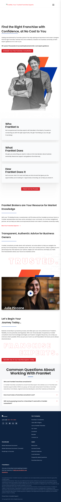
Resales (33, 434)
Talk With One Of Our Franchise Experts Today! (18, 360)
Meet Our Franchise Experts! (10, 225)
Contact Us (34, 437)
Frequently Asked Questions (39, 457)
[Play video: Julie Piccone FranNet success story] (30, 293)
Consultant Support (13, 496)
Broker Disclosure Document (9, 445)
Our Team (34, 428)
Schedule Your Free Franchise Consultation (17, 51)
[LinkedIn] (13, 423)
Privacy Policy (5, 496)
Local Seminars (35, 454)
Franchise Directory (36, 460)
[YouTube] (9, 423)
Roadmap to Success (8, 451)
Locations (34, 431)
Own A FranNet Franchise (38, 425)
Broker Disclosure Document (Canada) (12, 448)
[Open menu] (53, 5)
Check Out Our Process (30, 189)
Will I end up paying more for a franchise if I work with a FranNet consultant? (25, 402)
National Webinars (36, 451)
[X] (6, 423)
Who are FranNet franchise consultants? (17, 382)
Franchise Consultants (37, 419)
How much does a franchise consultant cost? (19, 395)
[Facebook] (3, 423)
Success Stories (35, 448)
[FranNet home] (20, 5)
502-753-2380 (12, 420)
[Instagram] (16, 423)
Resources (34, 445)
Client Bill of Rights (36, 422)
